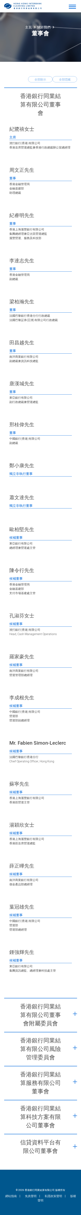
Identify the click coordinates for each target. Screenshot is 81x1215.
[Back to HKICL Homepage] (23, 6)
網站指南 (11, 1196)
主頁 (28, 27)
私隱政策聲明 (53, 1196)
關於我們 (43, 27)
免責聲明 (31, 1196)
